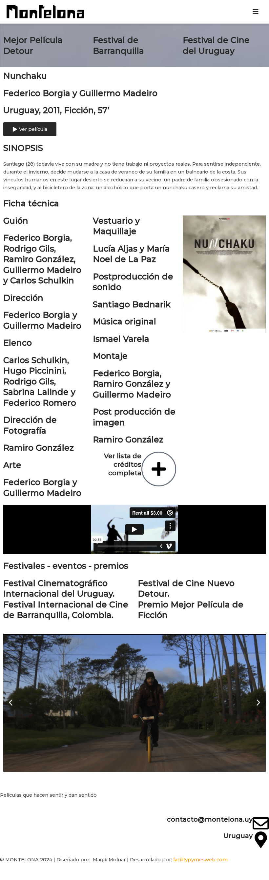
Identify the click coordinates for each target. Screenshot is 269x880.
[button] (11, 703)
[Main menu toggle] (255, 12)
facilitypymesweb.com (200, 860)
